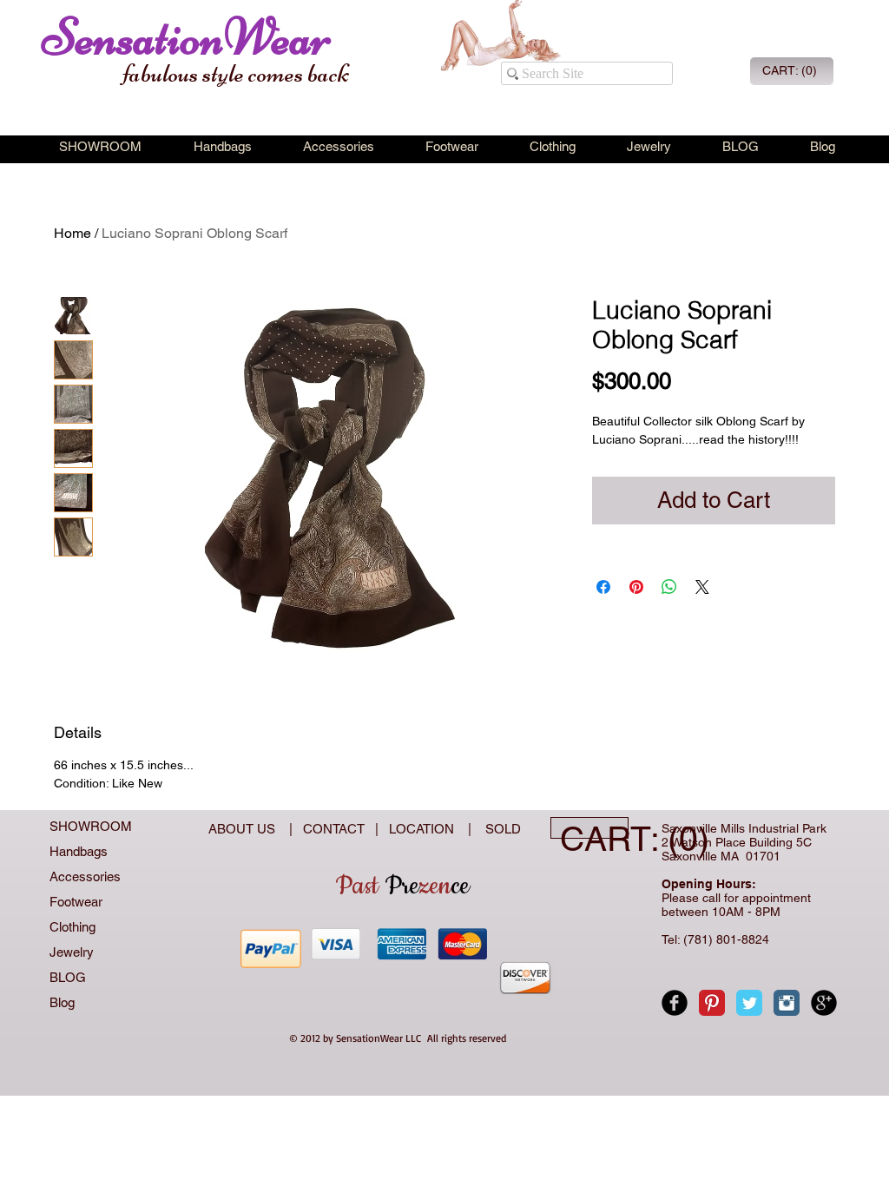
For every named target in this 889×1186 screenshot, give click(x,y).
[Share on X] (702, 587)
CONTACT (337, 828)
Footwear (75, 901)
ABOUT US (243, 828)
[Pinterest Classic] (712, 1003)
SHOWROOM (90, 826)
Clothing (72, 926)
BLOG (67, 977)
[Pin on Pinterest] (636, 587)
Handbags (78, 851)
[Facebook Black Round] (675, 1003)
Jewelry (71, 952)
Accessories (85, 876)
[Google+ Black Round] (824, 1003)
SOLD (499, 828)
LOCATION (423, 828)
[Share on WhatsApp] (669, 587)
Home (72, 233)
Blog (62, 1002)
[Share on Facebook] (603, 587)
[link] (790, 70)
